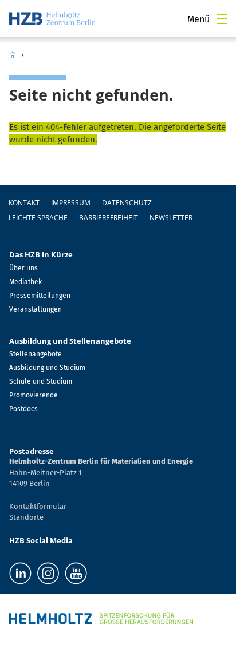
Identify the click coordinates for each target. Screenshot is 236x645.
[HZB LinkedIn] (20, 573)
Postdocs (23, 409)
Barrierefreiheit (108, 217)
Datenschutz (127, 203)
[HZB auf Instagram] (48, 573)
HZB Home (12, 54)
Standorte (26, 517)
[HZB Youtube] (76, 573)
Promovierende (33, 395)
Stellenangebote (35, 354)
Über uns (23, 268)
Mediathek (25, 282)
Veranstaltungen (35, 309)
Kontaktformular (37, 506)
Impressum (71, 203)
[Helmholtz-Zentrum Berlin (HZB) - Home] (52, 18)
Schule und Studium (40, 381)
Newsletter (171, 217)
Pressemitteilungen (39, 296)
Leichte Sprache (38, 217)
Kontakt (24, 203)
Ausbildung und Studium (47, 368)
